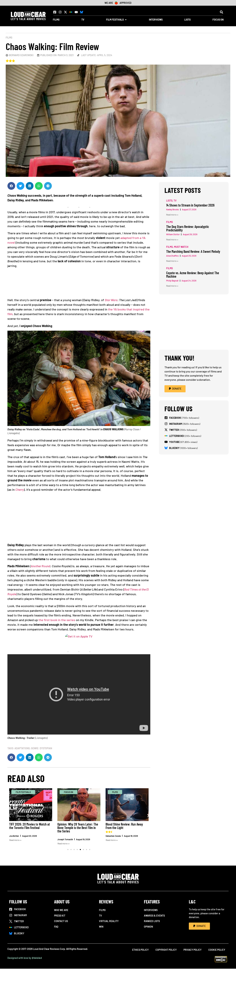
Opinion (148, 926)
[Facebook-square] (54, 12)
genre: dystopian (41, 748)
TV (100, 915)
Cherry (19, 489)
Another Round (40, 566)
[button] (221, 12)
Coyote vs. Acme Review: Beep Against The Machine (192, 274)
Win (101, 926)
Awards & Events (154, 915)
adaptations (22, 748)
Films (9, 37)
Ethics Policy (140, 949)
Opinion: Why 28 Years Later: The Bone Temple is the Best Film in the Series (77, 827)
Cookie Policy (216, 949)
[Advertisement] (78, 518)
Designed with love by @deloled (24, 957)
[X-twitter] (65, 12)
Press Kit (59, 915)
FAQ (56, 926)
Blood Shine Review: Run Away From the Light (124, 826)
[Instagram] (60, 12)
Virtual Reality (109, 921)
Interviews (151, 910)
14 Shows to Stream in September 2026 (190, 205)
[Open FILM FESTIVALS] (126, 19)
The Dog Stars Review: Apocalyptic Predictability (187, 228)
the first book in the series (57, 620)
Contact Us (61, 921)
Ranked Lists (152, 921)
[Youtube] (76, 12)
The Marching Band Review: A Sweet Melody (193, 251)
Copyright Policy (166, 949)
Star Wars (111, 300)
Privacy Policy (192, 949)
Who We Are (61, 910)
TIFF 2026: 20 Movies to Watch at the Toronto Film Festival (29, 826)
